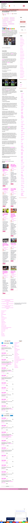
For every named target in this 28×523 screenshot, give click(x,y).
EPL (21, 119)
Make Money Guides (4, 1)
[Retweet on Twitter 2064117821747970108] (3, 411)
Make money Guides (3, 326)
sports (9, 127)
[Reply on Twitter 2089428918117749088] (2, 350)
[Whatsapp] (12, 28)
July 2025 (21, 46)
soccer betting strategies (22, 175)
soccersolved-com (4, 3)
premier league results (22, 160)
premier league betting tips (22, 150)
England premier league (22, 110)
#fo (11, 443)
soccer (10, 30)
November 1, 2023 (13, 191)
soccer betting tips (22, 178)
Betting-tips (22, 100)
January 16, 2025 (13, 218)
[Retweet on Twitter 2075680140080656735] (3, 365)
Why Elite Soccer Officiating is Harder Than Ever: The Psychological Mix (7, 300)
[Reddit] (5, 28)
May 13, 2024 (4, 216)
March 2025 (21, 49)
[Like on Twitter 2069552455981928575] (5, 385)
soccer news (22, 183)
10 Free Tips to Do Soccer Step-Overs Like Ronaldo (13, 272)
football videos (22, 130)
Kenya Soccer (16, 355)
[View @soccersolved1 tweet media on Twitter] (5, 395)
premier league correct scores (22, 153)
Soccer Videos (16, 362)
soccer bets (22, 170)
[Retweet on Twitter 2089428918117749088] (3, 350)
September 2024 (22, 58)
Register (21, 84)
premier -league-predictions (22, 146)
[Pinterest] (8, 28)
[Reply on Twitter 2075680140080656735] (2, 365)
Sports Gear (2, 333)
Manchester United (22, 139)
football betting (22, 126)
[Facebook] (2, 28)
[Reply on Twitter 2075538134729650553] (2, 373)
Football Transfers (3, 322)
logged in (7, 161)
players (12, 53)
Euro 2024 (2, 320)
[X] (4, 28)
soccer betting (22, 172)
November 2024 (22, 55)
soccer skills (22, 187)
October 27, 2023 (13, 167)
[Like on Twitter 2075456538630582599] (5, 380)
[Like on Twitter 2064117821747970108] (5, 411)
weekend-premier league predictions (22, 194)
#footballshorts (11, 481)
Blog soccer (2, 316)
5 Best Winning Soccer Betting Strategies (5, 189)
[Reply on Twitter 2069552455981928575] (2, 385)
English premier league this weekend (22, 116)
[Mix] (11, 28)
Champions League (22, 107)
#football (10, 362)
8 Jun (6, 479)
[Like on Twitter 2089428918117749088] (5, 350)
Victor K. (10, 13)
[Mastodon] (9, 28)
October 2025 (22, 42)
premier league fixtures (22, 157)
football (22, 122)
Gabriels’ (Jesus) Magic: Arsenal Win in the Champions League (13, 165)
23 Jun (6, 456)
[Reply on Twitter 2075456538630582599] (2, 380)
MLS (21, 141)
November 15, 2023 (5, 247)
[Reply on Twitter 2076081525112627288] (2, 357)
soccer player (12, 147)
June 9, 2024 (4, 172)
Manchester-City (22, 137)
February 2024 (22, 68)
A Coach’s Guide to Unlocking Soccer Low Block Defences (7, 308)
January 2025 (21, 52)
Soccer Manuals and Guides (4, 328)
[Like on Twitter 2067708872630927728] (5, 403)
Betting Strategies (3, 314)
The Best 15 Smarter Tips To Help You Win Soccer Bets (13, 189)
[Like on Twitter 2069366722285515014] (5, 390)
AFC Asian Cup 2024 (3, 310)
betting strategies (22, 103)
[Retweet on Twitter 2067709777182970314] (3, 397)
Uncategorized (16, 367)
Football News (3, 321)
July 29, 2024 (5, 13)
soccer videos (22, 191)
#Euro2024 (22, 93)
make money (22, 132)
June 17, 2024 (13, 245)
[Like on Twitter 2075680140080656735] (5, 365)
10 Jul (6, 376)
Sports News (2, 334)
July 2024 (21, 61)
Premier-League (22, 143)
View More (4, 185)
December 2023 (22, 71)
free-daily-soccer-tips (10, 1)
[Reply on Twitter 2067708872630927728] (2, 403)
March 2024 (21, 67)
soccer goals (22, 181)
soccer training (22, 189)
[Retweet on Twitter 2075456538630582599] (3, 380)
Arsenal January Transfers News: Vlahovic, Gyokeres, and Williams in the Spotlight (13, 215)
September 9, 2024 (13, 274)
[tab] (9, 6)
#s (12, 362)
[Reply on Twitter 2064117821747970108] (2, 411)
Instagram (7, 89)
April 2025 (21, 48)
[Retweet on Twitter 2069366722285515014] (3, 390)
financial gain (4, 32)
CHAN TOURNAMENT (17, 349)
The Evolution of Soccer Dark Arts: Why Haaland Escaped (7, 302)
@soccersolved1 (3, 376)
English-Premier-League (22, 113)
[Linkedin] (7, 28)
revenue (3, 59)
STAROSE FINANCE (3, 345)
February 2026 (22, 39)
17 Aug (6, 419)
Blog (1, 315)
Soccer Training (16, 361)
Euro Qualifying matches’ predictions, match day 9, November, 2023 (6, 245)
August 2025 (21, 45)
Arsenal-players (22, 97)
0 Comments (5, 174)
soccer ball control (22, 168)
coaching (8, 62)
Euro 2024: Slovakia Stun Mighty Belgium (13, 244)
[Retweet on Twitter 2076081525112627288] (3, 357)
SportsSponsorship (5, 25)
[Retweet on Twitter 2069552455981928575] (3, 385)
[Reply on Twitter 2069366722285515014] (2, 390)
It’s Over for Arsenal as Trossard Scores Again (5, 214)
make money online (22, 134)
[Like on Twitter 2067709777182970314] (5, 397)
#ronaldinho (9, 443)
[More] (14, 28)
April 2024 (21, 65)
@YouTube (2, 349)
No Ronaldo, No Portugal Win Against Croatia (5, 170)
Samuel (4, 173)
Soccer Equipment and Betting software (6, 327)
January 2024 (21, 70)
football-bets (22, 124)
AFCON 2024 (16, 343)
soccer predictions (22, 185)
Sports (2, 332)
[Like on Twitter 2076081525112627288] (5, 357)
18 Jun (6, 400)
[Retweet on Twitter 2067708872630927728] (3, 403)
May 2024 (21, 64)
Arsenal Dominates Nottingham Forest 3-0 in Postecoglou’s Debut (5, 272)
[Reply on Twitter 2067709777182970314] (2, 397)
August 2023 (21, 77)
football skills (22, 128)
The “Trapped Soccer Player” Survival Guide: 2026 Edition (7, 304)
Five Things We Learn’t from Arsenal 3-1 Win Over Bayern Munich (7, 306)
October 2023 (22, 74)
